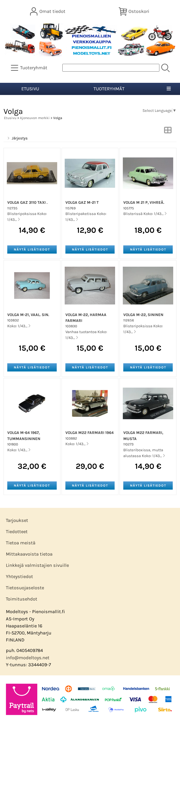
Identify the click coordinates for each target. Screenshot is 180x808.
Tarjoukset (17, 520)
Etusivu (30, 88)
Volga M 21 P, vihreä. (143, 202)
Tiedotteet (17, 531)
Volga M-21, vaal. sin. (28, 315)
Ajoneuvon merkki (35, 118)
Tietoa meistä (20, 543)
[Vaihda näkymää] (168, 131)
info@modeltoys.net (27, 657)
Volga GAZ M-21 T (82, 202)
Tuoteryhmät (109, 88)
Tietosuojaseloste (25, 587)
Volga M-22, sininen (143, 315)
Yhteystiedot (19, 576)
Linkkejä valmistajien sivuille (37, 565)
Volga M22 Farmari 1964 (89, 432)
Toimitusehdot (21, 599)
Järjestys (20, 138)
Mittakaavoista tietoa (29, 554)
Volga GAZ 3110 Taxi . (27, 202)
